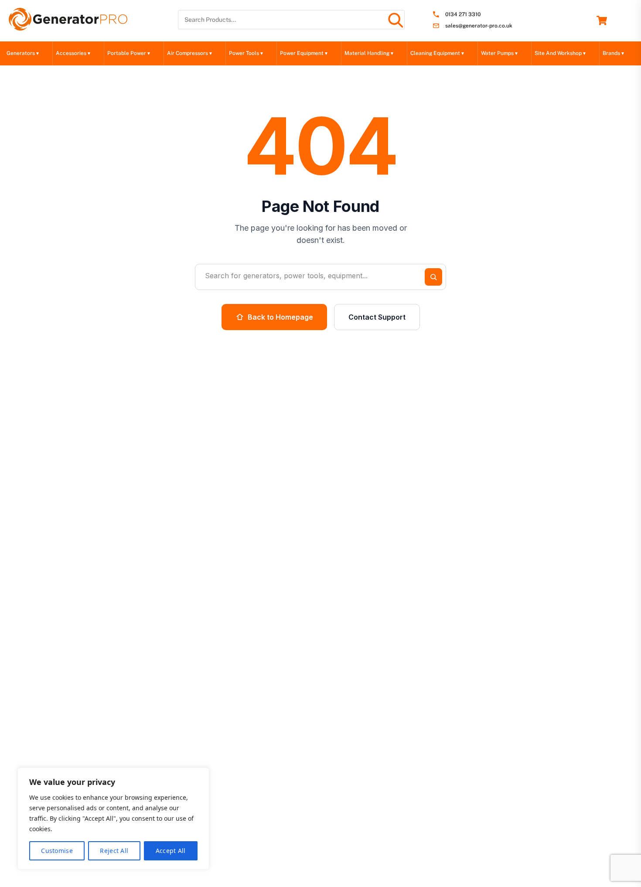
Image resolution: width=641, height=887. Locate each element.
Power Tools (246, 53)
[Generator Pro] (68, 26)
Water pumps (499, 53)
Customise (57, 850)
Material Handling (368, 53)
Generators (23, 53)
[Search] (395, 19)
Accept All (171, 850)
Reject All (114, 850)
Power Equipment (303, 53)
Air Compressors (189, 53)
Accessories (73, 53)
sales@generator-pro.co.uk (478, 26)
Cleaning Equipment (437, 53)
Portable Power (128, 53)
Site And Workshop (560, 53)
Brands (613, 53)
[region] (113, 819)
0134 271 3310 (463, 14)
